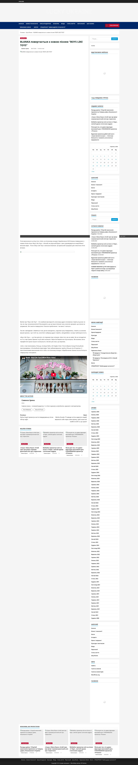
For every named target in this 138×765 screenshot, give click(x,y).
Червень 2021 (95, 600)
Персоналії (81, 23)
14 (108, 159)
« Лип (92, 171)
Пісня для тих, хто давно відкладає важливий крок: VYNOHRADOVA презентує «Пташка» (75, 450)
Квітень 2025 (95, 460)
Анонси (21, 23)
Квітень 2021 (95, 606)
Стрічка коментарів (97, 672)
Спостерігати (114, 25)
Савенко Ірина (25, 48)
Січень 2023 (94, 542)
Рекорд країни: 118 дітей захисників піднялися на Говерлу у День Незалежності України (104, 112)
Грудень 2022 (95, 545)
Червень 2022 (95, 563)
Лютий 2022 (94, 575)
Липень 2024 (95, 487)
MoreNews (74, 763)
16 (116, 159)
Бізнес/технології (32, 23)
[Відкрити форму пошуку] (103, 25)
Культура (56, 23)
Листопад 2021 (95, 585)
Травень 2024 (95, 493)
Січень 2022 (94, 578)
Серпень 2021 (95, 594)
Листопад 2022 (95, 548)
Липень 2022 (95, 560)
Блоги (36, 27)
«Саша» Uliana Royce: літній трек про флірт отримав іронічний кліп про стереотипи (30, 449)
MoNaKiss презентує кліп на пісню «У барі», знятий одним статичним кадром (53, 449)
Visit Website (27, 409)
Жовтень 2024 (95, 478)
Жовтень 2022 (95, 551)
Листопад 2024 (95, 475)
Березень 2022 (95, 572)
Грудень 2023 (95, 509)
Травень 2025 (95, 457)
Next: (71, 418)
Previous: (36, 417)
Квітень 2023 (95, 533)
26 (100, 166)
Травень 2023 (95, 530)
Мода (63, 23)
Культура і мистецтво (97, 197)
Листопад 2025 (95, 439)
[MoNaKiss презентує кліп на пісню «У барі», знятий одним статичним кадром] (53, 439)
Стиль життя (71, 23)
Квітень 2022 (95, 569)
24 (93, 166)
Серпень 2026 (95, 412)
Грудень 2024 (95, 472)
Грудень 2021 (95, 582)
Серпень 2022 (95, 557)
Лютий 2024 (94, 503)
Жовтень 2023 (95, 515)
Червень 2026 (95, 418)
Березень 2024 (95, 500)
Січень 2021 (94, 615)
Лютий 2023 (94, 539)
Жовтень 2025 (95, 442)
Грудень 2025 (95, 436)
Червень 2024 (95, 490)
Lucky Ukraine (69, 11)
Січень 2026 (94, 433)
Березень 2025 (95, 463)
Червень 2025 (95, 454)
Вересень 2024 (95, 481)
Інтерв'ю (94, 191)
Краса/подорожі (45, 23)
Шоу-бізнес (90, 23)
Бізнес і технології (96, 185)
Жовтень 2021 (95, 588)
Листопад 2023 (95, 512)
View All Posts (39, 409)
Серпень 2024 (95, 484)
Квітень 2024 (95, 497)
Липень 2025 (95, 451)
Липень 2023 (95, 524)
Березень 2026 (95, 427)
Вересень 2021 (95, 591)
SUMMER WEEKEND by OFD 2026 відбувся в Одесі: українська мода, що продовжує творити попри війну (103, 268)
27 (104, 166)
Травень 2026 (95, 421)
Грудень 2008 (95, 618)
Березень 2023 (95, 536)
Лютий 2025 (94, 466)
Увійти (93, 665)
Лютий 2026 (94, 430)
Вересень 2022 (95, 554)
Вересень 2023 (95, 518)
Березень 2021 (95, 609)
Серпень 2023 (95, 521)
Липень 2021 (95, 597)
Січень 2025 (94, 469)
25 (97, 166)
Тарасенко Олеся (25, 27)
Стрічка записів (96, 669)
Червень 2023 (95, 527)
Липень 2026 (95, 415)
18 (97, 162)
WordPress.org (95, 675)
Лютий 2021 (94, 612)
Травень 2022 (95, 566)
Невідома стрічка (101, 98)
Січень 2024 (94, 506)
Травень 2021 (95, 603)
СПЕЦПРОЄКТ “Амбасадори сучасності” (52, 27)
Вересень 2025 (95, 445)
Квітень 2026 (95, 424)
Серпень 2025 (95, 448)
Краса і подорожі (96, 194)
